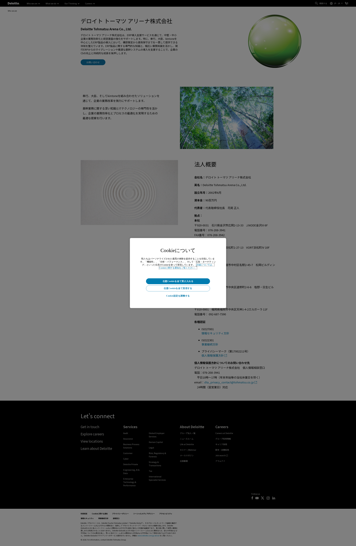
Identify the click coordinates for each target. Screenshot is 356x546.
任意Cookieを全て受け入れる (178, 281)
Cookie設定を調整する (178, 296)
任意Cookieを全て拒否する (178, 288)
